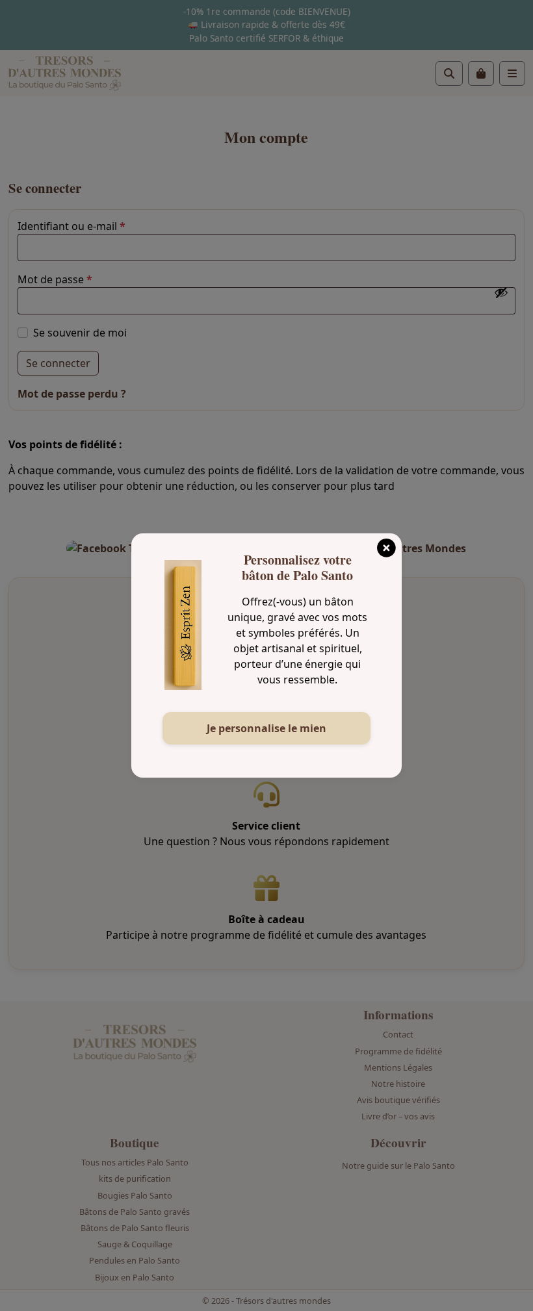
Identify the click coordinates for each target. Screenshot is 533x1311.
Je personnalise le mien (266, 728)
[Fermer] (386, 543)
